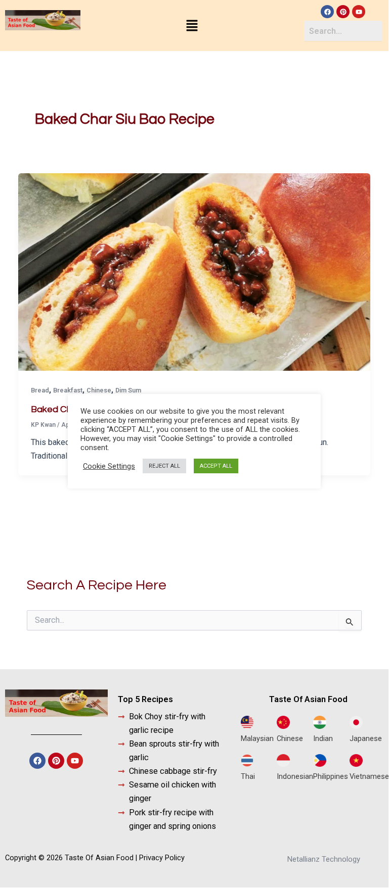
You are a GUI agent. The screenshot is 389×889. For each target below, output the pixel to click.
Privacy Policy (162, 857)
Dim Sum (128, 390)
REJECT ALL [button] (164, 466)
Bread (40, 390)
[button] (192, 26)
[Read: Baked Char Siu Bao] (194, 271)
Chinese (99, 390)
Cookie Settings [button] (109, 466)
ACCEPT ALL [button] (216, 466)
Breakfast (67, 390)
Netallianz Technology (323, 859)
